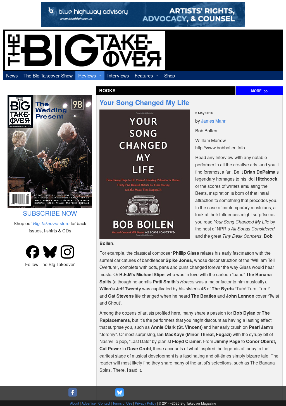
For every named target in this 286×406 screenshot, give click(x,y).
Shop (169, 75)
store (51, 223)
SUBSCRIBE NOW (50, 213)
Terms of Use (122, 403)
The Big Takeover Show (48, 75)
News (12, 75)
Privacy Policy (145, 403)
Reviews (87, 75)
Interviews (118, 75)
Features (144, 75)
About (74, 403)
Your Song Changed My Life (144, 102)
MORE (259, 90)
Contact (104, 403)
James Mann (214, 121)
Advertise (89, 403)
